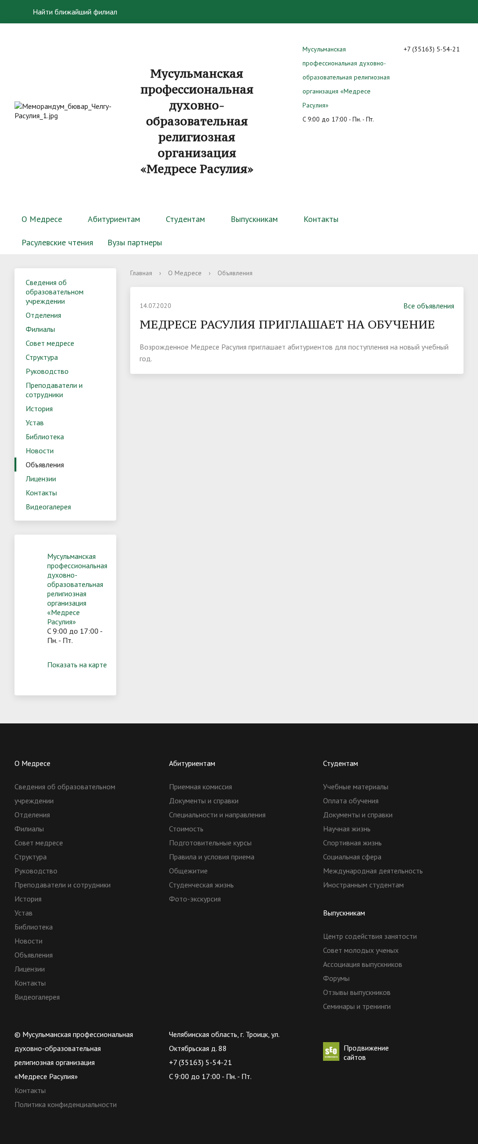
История (39, 408)
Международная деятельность (373, 870)
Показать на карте (77, 664)
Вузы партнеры (134, 242)
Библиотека (45, 436)
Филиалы (40, 329)
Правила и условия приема (211, 856)
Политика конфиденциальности (65, 1104)
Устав (35, 422)
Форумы (336, 978)
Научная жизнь (347, 828)
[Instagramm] (385, 1034)
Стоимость (186, 828)
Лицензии (41, 478)
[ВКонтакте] (330, 1034)
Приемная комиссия (200, 786)
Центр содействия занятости (370, 936)
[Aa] (451, 11)
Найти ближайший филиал (74, 11)
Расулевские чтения (57, 242)
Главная (141, 273)
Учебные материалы (355, 786)
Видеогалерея (48, 506)
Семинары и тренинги (357, 1006)
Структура (42, 357)
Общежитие (188, 870)
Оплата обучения (351, 800)
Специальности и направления (217, 814)
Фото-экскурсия (195, 898)
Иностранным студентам (363, 884)
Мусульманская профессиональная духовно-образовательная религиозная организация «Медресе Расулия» (346, 77)
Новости (40, 450)
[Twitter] (348, 1034)
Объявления (45, 464)
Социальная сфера (352, 856)
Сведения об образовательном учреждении (55, 292)
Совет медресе (50, 343)
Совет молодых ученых (361, 950)
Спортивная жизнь (352, 842)
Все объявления (428, 305)
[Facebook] (366, 1034)
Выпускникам (254, 219)
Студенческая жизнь (201, 884)
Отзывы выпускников (357, 992)
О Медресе (41, 219)
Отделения (43, 315)
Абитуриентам (114, 219)
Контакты (320, 219)
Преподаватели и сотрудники (54, 389)
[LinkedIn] (403, 1034)
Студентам (185, 219)
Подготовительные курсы (210, 842)
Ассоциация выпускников (362, 964)
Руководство (47, 371)
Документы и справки (204, 800)
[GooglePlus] (421, 1034)
